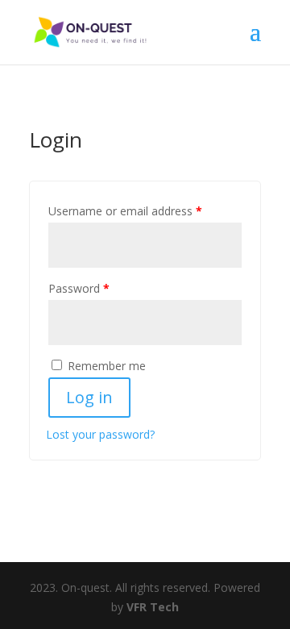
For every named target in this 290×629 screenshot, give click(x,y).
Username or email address (125, 211)
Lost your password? (100, 434)
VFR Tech (152, 606)
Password (79, 288)
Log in (89, 397)
